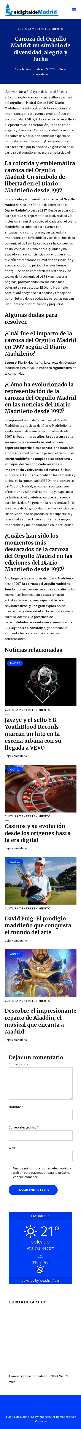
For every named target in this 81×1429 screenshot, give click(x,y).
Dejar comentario (16, 756)
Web (12, 1148)
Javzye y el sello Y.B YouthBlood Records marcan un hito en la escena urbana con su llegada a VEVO (33, 734)
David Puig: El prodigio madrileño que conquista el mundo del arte (38, 925)
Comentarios (18, 1064)
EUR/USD (51, 1376)
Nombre (16, 1107)
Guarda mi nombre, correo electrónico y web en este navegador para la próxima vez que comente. (42, 1172)
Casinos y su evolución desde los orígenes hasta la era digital (37, 833)
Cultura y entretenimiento (41, 29)
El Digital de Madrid (17, 1417)
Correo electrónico (24, 1127)
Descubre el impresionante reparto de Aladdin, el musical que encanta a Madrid (40, 1021)
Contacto (41, 1421)
